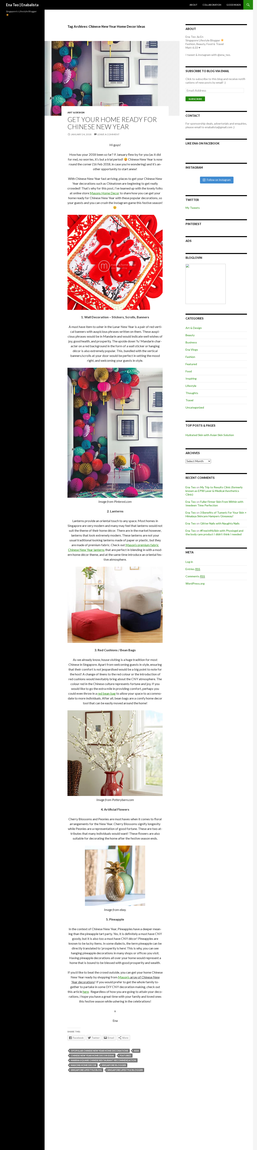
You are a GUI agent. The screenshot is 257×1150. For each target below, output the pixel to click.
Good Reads (233, 4)
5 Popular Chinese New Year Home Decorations (99, 1050)
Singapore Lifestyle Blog (86, 1070)
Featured (125, 1055)
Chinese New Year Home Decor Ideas (92, 1055)
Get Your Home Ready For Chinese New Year (112, 123)
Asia (136, 1050)
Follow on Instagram (219, 179)
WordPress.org (195, 583)
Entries (193, 569)
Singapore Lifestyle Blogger (125, 1070)
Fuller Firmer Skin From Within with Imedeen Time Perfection (214, 503)
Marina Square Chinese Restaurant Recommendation (103, 1060)
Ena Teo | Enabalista (22, 5)
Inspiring (191, 378)
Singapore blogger (114, 1065)
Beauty (190, 335)
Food (189, 371)
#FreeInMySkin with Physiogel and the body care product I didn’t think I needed (214, 532)
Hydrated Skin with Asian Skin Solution (210, 435)
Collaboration (212, 4)
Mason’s (124, 977)
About (193, 4)
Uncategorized (195, 407)
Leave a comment (108, 134)
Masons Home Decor (104, 193)
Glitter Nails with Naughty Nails (220, 523)
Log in (189, 561)
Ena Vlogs (192, 349)
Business (191, 342)
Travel (189, 400)
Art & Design (76, 112)
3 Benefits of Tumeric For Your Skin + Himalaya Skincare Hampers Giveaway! (216, 514)
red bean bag (107, 693)
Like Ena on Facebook (202, 143)
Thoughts (192, 393)
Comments (195, 576)
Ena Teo (191, 487)
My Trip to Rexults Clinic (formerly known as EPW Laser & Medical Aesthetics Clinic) (214, 490)
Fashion (190, 356)
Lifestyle (191, 385)
